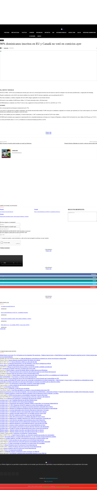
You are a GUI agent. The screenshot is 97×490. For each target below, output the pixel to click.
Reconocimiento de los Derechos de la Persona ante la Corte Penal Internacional (33, 372)
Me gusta (93, 274)
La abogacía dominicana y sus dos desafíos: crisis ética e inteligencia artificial (29, 363)
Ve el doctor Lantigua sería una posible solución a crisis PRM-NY (28, 453)
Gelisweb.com (58, 486)
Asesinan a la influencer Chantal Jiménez (25, 433)
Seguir (94, 277)
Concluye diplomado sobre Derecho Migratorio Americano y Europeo (29, 410)
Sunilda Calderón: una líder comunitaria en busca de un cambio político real (27, 438)
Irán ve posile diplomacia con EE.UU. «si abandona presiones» (47, 211)
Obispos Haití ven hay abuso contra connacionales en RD (23, 373)
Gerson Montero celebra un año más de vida (24, 362)
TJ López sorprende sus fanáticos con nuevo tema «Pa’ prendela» (26, 443)
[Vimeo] (7, 25)
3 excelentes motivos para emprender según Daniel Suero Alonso (28, 412)
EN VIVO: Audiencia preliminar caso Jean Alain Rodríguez (25, 415)
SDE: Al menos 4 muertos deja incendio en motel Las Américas (15, 143)
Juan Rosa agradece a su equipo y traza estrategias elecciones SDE (30, 390)
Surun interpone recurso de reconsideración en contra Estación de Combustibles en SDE (34, 378)
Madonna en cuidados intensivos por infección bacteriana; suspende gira (30, 418)
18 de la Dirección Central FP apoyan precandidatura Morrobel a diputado (29, 441)
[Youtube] (9, 25)
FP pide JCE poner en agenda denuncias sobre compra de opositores (28, 428)
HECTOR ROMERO (5, 377)
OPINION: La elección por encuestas (19, 388)
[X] (5, 25)
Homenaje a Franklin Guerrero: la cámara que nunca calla (19, 368)
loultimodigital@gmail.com (52, 478)
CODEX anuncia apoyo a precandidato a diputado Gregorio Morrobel (27, 395)
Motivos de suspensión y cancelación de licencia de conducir (24, 398)
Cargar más (2, 328)
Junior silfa (3, 365)
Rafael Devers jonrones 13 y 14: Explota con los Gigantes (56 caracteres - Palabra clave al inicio (26, 355)
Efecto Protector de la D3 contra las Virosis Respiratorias (21, 445)
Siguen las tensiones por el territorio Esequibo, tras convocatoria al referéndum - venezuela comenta (29, 392)
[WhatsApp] (54, 84)
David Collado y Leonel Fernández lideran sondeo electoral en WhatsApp (26, 370)
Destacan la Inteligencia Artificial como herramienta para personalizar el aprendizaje (33, 408)
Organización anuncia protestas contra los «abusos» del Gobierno (31, 397)
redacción (6, 48)
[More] (65, 84)
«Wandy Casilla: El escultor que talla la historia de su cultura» (27, 430)
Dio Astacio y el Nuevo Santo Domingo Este (24, 377)
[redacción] (1, 48)
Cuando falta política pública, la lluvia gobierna (21, 365)
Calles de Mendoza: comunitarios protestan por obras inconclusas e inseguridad (43, 358)
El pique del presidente (15, 450)
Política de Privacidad (65, 486)
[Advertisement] (45, 182)
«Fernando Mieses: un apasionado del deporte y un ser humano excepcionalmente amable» (30, 436)
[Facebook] (1, 25)
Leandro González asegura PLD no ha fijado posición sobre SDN (27, 413)
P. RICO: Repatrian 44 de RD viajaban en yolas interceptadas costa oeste (29, 405)
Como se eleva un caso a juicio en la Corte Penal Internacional (26, 440)
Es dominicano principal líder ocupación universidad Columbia (27, 383)
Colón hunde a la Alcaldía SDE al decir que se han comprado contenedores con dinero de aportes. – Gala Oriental (32, 380)
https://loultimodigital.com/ (17, 152)
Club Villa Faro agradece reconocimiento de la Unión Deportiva (27, 420)
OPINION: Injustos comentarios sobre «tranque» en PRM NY (22, 451)
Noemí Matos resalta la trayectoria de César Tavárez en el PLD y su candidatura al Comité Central (40, 375)
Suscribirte (93, 287)
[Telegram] (59, 84)
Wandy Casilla (4, 430)
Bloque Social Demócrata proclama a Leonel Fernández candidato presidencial (30, 367)
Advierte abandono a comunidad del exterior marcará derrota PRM (28, 423)
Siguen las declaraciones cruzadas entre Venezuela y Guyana (76, 392)
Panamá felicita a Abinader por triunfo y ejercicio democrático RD (80, 143)
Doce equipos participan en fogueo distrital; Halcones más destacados (29, 426)
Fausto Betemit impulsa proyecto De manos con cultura (24, 360)
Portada (1, 40)
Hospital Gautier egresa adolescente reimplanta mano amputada (27, 421)
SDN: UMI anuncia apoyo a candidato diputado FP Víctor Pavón (27, 417)
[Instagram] (3, 25)
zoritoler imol (4, 400)
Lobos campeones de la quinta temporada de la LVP (23, 385)
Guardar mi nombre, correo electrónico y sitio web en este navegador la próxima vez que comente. (25, 238)
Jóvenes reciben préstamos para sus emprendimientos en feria (27, 425)
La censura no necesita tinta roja (6, 211)
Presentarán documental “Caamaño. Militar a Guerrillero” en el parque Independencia (33, 403)
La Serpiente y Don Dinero (11, 387)
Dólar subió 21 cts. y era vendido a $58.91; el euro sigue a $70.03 (15, 324)
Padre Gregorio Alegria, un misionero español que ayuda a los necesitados (33, 435)
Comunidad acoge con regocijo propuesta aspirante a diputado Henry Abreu (31, 407)
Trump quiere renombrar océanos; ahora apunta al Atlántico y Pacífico (14, 216)
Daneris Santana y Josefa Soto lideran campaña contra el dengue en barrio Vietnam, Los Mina (31, 393)
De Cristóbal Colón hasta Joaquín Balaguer (21, 402)
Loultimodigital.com (46, 486)
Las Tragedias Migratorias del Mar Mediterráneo (23, 400)
